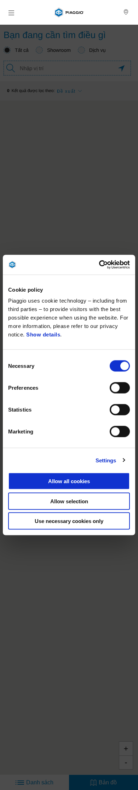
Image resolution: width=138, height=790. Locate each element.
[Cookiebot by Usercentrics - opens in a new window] (99, 264)
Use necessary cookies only (69, 521)
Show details (43, 335)
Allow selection (69, 501)
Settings (106, 460)
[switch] (120, 388)
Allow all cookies (69, 481)
